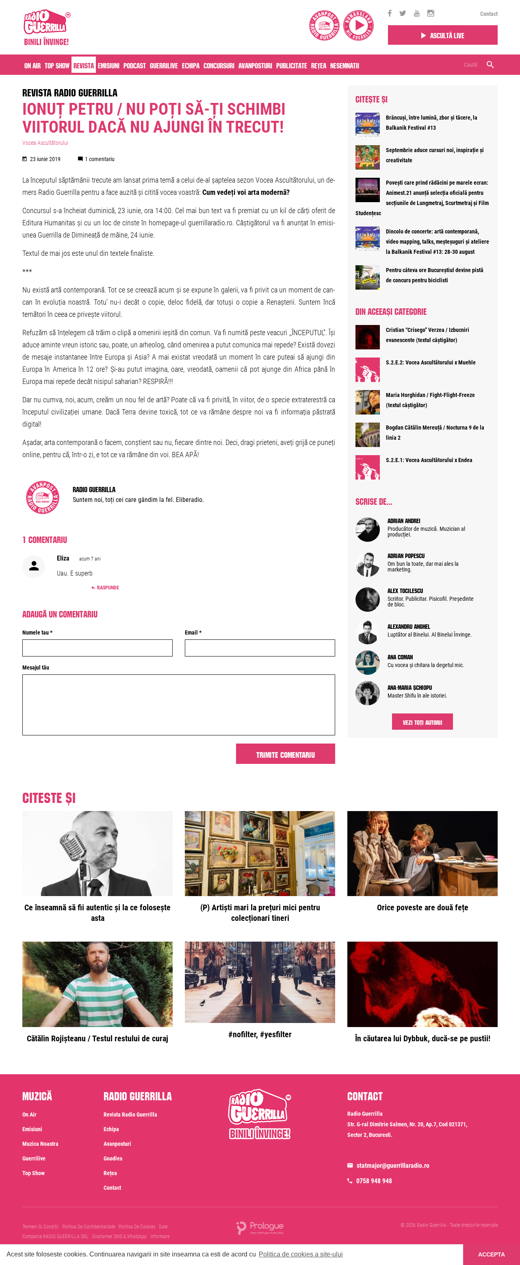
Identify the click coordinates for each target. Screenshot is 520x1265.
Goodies (113, 1158)
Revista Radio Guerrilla (69, 91)
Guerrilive (164, 65)
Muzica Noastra (40, 1144)
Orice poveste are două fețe (422, 907)
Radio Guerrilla (94, 488)
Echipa (190, 65)
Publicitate (291, 65)
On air (32, 65)
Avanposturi (255, 65)
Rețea (318, 65)
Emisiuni (108, 65)
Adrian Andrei (404, 519)
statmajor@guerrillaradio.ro (393, 1165)
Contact (489, 14)
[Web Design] (260, 1227)
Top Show (57, 65)
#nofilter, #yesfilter (260, 1034)
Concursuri (219, 65)
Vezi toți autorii (422, 721)
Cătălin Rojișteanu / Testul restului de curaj (97, 1038)
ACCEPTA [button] (491, 1254)
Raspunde (108, 588)
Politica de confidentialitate (88, 1227)
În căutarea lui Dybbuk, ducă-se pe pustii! (422, 1038)
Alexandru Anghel (409, 625)
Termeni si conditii (40, 1227)
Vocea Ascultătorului (45, 143)
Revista (84, 65)
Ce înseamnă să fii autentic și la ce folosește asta (97, 913)
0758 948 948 (374, 1181)
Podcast (135, 65)
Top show (33, 1173)
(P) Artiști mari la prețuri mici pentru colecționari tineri (260, 913)
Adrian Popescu (406, 554)
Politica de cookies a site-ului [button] (301, 1254)
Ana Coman (400, 656)
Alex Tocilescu (405, 589)
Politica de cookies (137, 1227)
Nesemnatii (344, 65)
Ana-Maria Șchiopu (410, 686)
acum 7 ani (90, 559)
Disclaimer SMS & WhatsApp (119, 1236)
